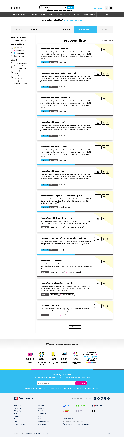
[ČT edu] (15, 8)
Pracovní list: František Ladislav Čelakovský (56, 283)
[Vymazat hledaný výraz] (65, 7)
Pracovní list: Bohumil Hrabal (51, 261)
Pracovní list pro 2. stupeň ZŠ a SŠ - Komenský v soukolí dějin (63, 238)
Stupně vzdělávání (19, 14)
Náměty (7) (66, 29)
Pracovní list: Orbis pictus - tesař (52, 122)
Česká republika (58, 10)
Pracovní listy (61, 14)
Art (81, 2)
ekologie (69, 10)
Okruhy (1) (50, 29)
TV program (69, 2)
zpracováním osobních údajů (91, 388)
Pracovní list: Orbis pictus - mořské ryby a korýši (58, 73)
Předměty (33, 14)
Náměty (51, 14)
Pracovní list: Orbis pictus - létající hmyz (55, 49)
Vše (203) (19, 29)
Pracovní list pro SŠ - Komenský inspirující (56, 218)
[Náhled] (103, 49)
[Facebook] (106, 8)
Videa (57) (34, 29)
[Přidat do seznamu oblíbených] (107, 49)
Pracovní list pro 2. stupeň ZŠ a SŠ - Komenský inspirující (61, 195)
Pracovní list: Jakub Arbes (50, 305)
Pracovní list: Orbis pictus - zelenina (53, 146)
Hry (70, 14)
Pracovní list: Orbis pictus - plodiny (53, 171)
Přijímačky (77, 14)
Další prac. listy (74, 327)
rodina (64, 10)
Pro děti (76, 2)
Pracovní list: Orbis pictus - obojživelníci (55, 98)
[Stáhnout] (98, 49)
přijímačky (50, 10)
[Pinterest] (111, 8)
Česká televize (40, 2)
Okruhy (43, 14)
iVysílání (62, 2)
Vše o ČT (86, 2)
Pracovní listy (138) (85, 29)
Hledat (70, 7)
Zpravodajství (49, 2)
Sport (56, 2)
